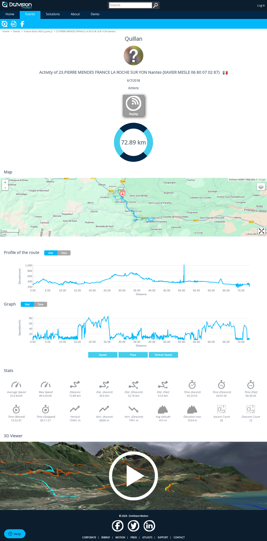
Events (30, 14)
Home (9, 14)
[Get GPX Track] (14, 24)
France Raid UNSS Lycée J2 (38, 31)
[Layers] (261, 186)
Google (262, 179)
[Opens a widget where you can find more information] (14, 534)
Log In (261, 5)
